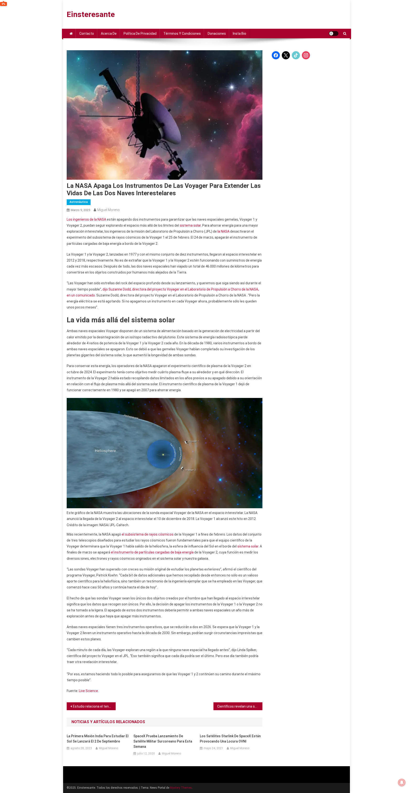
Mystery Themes (181, 787)
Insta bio (239, 33)
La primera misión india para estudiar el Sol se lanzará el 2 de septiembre (98, 738)
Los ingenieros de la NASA (86, 219)
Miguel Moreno (108, 210)
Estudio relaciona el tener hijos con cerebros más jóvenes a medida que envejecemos (94, 706)
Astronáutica (79, 202)
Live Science (88, 691)
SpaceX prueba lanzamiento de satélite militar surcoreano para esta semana (162, 741)
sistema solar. (190, 225)
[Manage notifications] (402, 782)
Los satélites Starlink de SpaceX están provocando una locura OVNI (230, 738)
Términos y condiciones (182, 33)
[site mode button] (333, 33)
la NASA (223, 231)
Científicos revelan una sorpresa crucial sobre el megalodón (239, 706)
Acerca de (109, 33)
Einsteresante (91, 14)
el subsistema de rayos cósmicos (148, 534)
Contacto (86, 33)
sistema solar (247, 546)
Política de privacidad (140, 33)
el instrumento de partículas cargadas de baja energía (152, 552)
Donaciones (217, 33)
